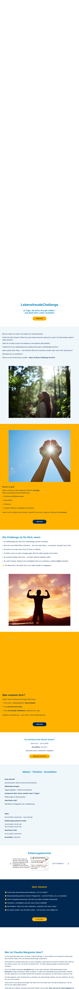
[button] (10, 863)
